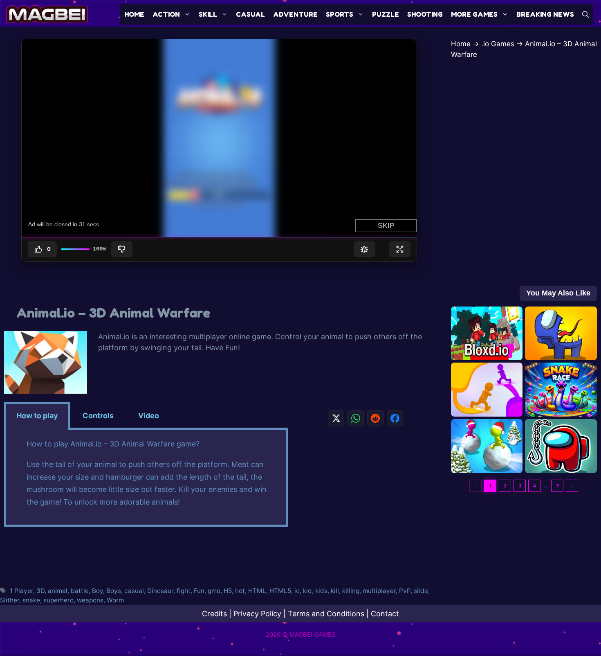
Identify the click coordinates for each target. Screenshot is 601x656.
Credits (214, 613)
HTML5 (280, 591)
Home (134, 14)
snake (31, 600)
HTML (257, 591)
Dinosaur (160, 591)
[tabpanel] (146, 478)
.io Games (497, 44)
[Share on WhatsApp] (356, 418)
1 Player (21, 591)
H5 (228, 591)
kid (307, 591)
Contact (385, 613)
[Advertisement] (365, 496)
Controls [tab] (98, 415)
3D (40, 591)
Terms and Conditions (326, 613)
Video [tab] (148, 415)
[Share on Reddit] (375, 418)
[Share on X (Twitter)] (336, 418)
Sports (339, 14)
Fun (199, 591)
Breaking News (545, 14)
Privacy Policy (257, 613)
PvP (404, 591)
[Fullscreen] (399, 249)
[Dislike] (121, 249)
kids (321, 591)
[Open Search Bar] (585, 14)
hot (240, 591)
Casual (250, 14)
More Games (474, 14)
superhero (58, 600)
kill (335, 591)
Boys (113, 591)
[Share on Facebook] (395, 418)
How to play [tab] (37, 415)
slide (421, 591)
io (297, 591)
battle (80, 591)
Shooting (425, 14)
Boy (97, 591)
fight (184, 591)
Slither (9, 600)
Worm (115, 600)
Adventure (295, 14)
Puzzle (385, 14)
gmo (214, 591)
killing (350, 591)
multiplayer (379, 591)
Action (166, 14)
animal (57, 591)
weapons (90, 600)
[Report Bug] (364, 249)
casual (134, 591)
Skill (208, 14)
